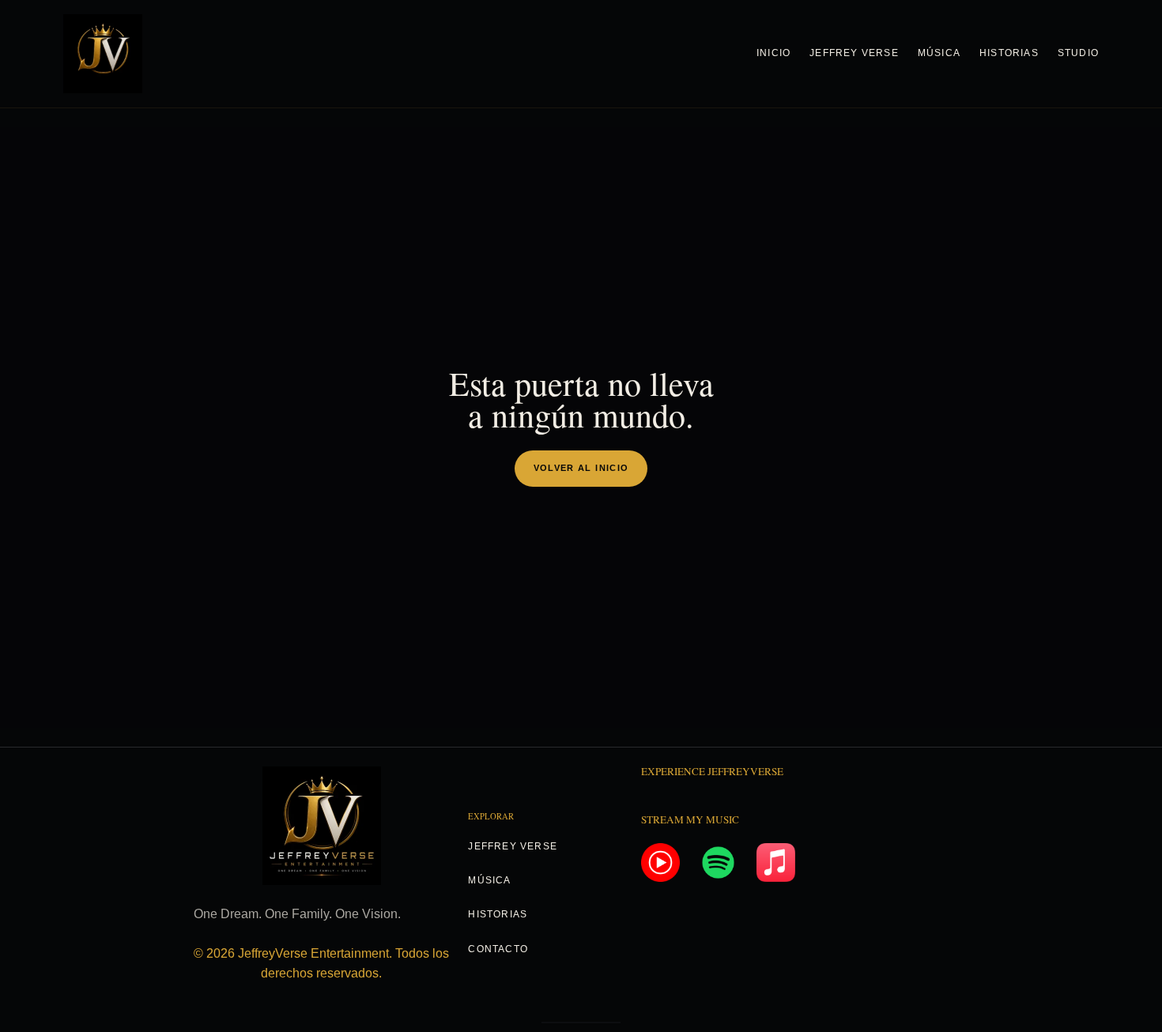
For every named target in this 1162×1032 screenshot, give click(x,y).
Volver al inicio (581, 468)
